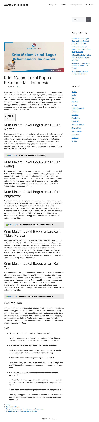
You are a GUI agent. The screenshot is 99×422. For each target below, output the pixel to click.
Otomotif (75, 115)
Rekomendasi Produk (13, 407)
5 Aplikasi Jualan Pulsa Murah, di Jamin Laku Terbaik (80, 65)
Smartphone (76, 128)
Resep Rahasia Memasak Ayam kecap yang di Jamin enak (25, 409)
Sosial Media (77, 131)
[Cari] (88, 19)
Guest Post (89, 5)
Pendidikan (76, 118)
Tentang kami (74, 5)
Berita (74, 95)
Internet (75, 102)
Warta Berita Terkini (16, 4)
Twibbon (75, 138)
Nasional (75, 111)
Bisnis (74, 98)
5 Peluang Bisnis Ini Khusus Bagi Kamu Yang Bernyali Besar (81, 49)
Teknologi (75, 134)
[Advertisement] (34, 27)
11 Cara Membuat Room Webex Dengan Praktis (21, 411)
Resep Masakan (78, 125)
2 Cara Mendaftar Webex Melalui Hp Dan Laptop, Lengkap (81, 57)
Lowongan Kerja (78, 108)
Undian (74, 141)
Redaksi (63, 5)
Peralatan (75, 121)
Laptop (74, 105)
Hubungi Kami (52, 5)
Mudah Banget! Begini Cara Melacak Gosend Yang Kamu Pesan (80, 41)
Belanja (8, 405)
